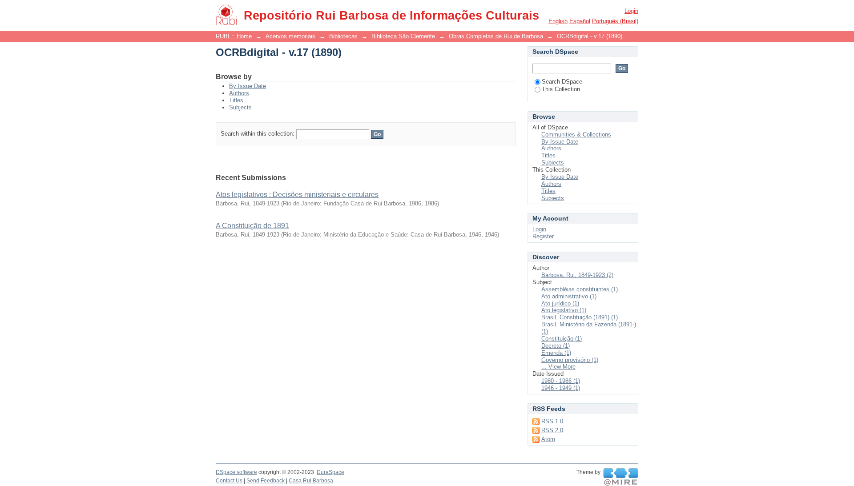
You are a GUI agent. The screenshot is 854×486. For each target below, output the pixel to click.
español (579, 21)
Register (543, 236)
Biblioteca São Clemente (403, 36)
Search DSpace (562, 81)
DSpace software (236, 472)
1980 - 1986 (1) (560, 381)
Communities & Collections (576, 134)
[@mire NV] (620, 477)
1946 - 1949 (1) (560, 388)
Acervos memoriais (290, 36)
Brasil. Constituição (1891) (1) (579, 317)
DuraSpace (330, 472)
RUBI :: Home (234, 36)
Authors (239, 93)
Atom (548, 439)
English (558, 21)
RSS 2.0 (552, 430)
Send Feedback (265, 481)
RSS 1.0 (552, 421)
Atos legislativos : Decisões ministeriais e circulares (297, 194)
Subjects (240, 107)
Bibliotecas (343, 36)
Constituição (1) (561, 338)
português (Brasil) (615, 21)
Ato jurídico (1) (560, 303)
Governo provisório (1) (569, 360)
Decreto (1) (555, 345)
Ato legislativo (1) (563, 310)
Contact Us (229, 481)
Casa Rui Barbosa (311, 481)
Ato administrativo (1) (568, 296)
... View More (558, 366)
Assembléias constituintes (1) (579, 289)
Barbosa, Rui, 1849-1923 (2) (577, 275)
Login (631, 11)
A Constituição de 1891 (252, 225)
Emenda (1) (556, 352)
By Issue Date (247, 86)
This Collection (561, 89)
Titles (236, 100)
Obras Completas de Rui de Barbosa (496, 36)
